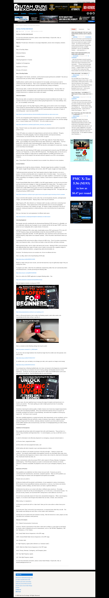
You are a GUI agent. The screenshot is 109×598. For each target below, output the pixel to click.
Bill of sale (18, 591)
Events (24, 13)
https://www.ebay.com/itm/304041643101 (25, 364)
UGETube (75, 37)
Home (17, 13)
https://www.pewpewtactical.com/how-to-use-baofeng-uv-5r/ (30, 312)
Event (21, 25)
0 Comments (88, 37)
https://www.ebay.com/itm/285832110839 (25, 259)
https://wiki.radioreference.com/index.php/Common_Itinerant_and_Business (33, 124)
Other (41, 13)
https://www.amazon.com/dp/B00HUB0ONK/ (26, 273)
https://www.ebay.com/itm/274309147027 (25, 358)
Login (93, 2)
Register (88, 2)
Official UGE (21, 31)
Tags (88, 29)
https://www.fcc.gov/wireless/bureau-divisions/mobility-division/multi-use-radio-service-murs (37, 114)
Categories (33, 13)
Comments (81, 29)
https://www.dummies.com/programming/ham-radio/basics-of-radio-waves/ (33, 216)
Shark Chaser (76, 75)
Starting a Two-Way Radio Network (24, 28)
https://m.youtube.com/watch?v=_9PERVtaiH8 (26, 349)
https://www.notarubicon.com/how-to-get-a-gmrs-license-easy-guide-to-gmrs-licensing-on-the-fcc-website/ (40, 194)
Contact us (18, 589)
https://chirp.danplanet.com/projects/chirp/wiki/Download (29, 279)
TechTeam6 (75, 55)
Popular (74, 29)
